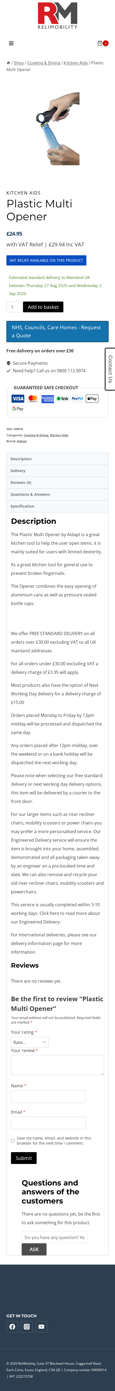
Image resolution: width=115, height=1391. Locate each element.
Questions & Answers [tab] (30, 494)
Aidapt (22, 441)
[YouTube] (41, 1327)
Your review (24, 1050)
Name (18, 1086)
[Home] (8, 62)
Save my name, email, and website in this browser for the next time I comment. (54, 1141)
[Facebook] (12, 1327)
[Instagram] (27, 1327)
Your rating (24, 1032)
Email (18, 1112)
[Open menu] (11, 43)
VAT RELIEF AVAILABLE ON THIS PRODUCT (46, 260)
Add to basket (43, 307)
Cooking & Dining (36, 435)
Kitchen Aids (23, 193)
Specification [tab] (22, 506)
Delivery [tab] (17, 470)
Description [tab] (21, 458)
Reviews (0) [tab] (20, 482)
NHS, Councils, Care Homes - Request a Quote (56, 331)
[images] (57, 128)
